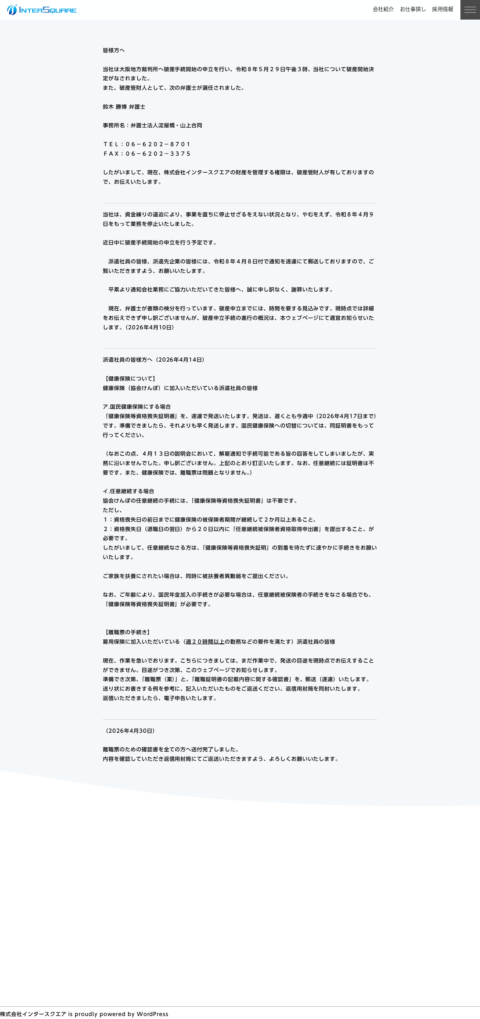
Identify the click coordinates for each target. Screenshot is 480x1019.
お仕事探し (413, 9)
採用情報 (442, 9)
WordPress (153, 1014)
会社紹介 (383, 9)
